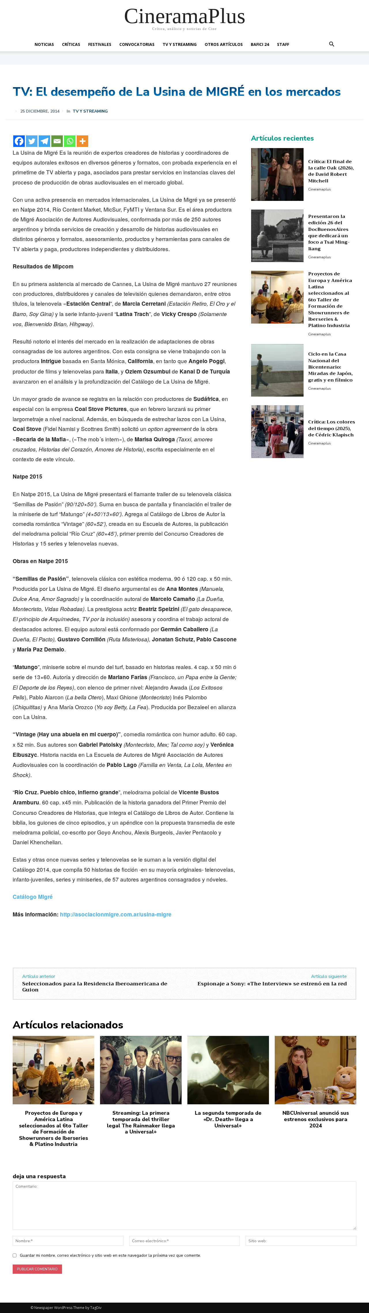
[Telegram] (44, 141)
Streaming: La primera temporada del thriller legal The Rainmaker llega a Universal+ (141, 1122)
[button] (331, 45)
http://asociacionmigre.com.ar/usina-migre (116, 914)
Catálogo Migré (33, 897)
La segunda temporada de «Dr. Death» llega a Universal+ (228, 1119)
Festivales (99, 44)
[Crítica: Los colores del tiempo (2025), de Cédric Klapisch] (277, 431)
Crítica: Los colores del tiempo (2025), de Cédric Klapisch (331, 428)
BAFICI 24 (260, 44)
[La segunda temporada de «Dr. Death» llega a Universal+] (228, 1070)
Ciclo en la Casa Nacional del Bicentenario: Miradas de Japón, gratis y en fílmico (330, 367)
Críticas (71, 44)
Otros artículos (224, 44)
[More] (82, 141)
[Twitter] (31, 141)
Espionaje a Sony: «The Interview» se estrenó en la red (272, 983)
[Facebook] (19, 141)
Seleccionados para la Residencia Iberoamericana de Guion (94, 987)
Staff (283, 44)
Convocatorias (137, 44)
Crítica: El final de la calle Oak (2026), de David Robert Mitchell (331, 171)
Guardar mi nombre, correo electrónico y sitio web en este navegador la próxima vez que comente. (110, 1255)
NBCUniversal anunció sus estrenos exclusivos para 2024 (316, 1119)
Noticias (44, 44)
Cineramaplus (319, 189)
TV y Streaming (180, 44)
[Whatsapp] (70, 141)
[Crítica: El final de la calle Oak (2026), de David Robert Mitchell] (277, 174)
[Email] (57, 141)
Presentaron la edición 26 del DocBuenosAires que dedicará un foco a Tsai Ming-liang (329, 232)
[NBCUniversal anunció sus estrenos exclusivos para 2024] (315, 1070)
